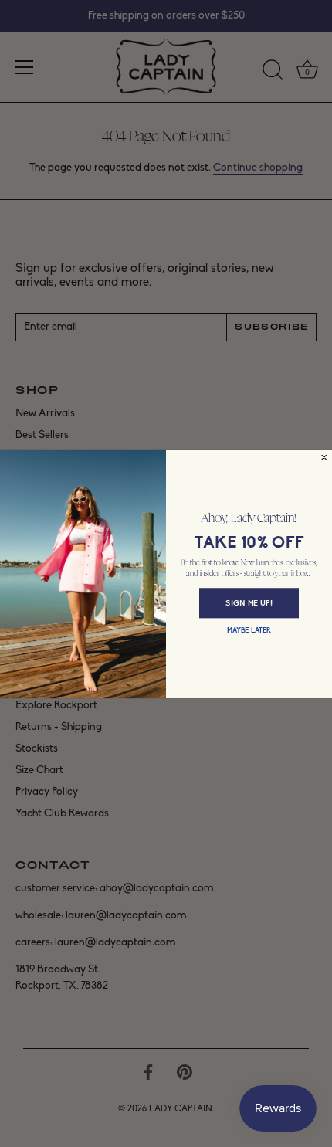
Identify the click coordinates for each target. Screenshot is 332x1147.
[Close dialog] (324, 457)
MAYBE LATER (249, 630)
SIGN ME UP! (249, 603)
